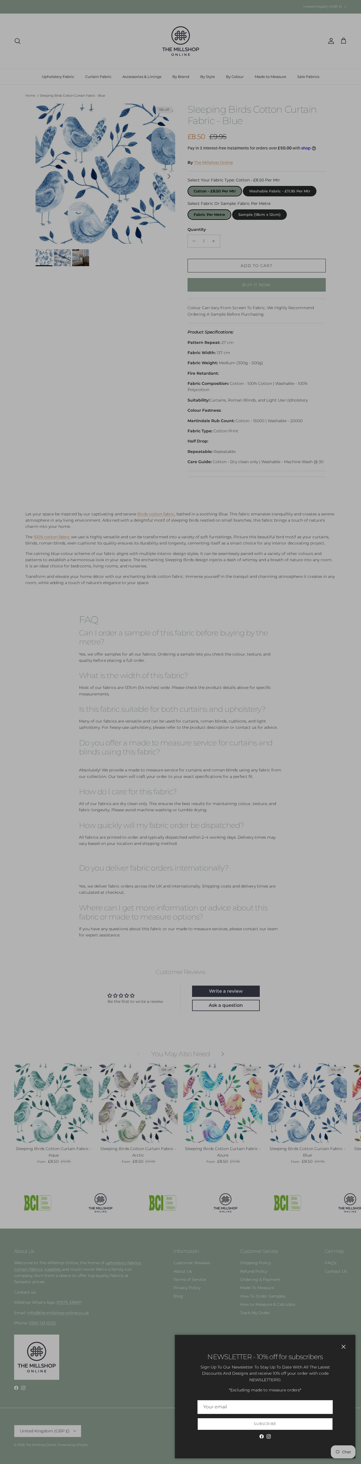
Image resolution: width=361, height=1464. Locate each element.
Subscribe (265, 1424)
